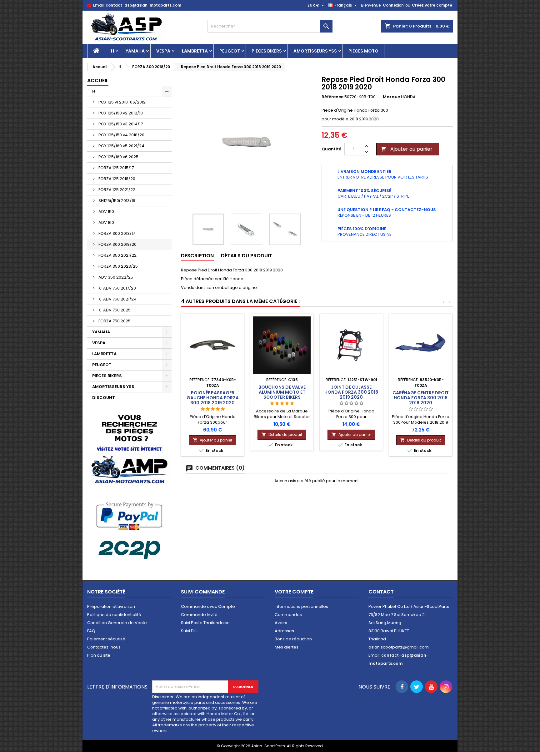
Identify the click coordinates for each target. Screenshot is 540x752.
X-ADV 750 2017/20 (117, 288)
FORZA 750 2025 (114, 321)
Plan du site (98, 655)
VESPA (163, 51)
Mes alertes (286, 647)
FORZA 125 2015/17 (116, 168)
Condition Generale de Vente (117, 623)
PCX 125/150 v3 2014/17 (120, 124)
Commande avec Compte (208, 606)
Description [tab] (197, 255)
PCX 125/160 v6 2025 (118, 157)
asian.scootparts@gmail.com (398, 647)
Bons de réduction (293, 639)
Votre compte (294, 591)
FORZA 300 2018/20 (117, 244)
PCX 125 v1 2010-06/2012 (122, 102)
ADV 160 (106, 222)
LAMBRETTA (195, 51)
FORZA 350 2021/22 (117, 255)
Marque (391, 97)
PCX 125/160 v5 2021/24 (121, 146)
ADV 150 (106, 211)
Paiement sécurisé (106, 639)
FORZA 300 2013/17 (116, 233)
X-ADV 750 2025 (114, 310)
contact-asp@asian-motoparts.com (143, 5)
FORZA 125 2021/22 (116, 190)
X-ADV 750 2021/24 (117, 299)
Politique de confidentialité (114, 615)
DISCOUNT (103, 398)
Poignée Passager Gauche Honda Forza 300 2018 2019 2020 (213, 398)
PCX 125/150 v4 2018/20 (121, 135)
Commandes (288, 615)
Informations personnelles (301, 606)
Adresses (284, 631)
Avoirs (281, 623)
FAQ (91, 631)
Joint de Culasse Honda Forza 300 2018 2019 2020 (351, 392)
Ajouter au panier (406, 149)
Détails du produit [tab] (246, 255)
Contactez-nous (104, 647)
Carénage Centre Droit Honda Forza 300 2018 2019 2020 (420, 398)
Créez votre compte (432, 5)
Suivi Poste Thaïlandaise (205, 623)
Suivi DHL (189, 631)
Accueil (97, 80)
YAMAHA (135, 51)
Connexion (393, 5)
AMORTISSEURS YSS (315, 51)
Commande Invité (199, 615)
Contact (381, 591)
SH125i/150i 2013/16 (116, 201)
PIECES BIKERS (267, 51)
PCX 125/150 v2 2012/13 (120, 113)
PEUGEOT (229, 51)
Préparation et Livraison (111, 606)
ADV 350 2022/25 (115, 277)
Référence (332, 97)
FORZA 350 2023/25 (118, 266)
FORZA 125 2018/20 (116, 179)
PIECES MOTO (363, 51)
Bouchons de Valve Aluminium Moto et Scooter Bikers (282, 392)
